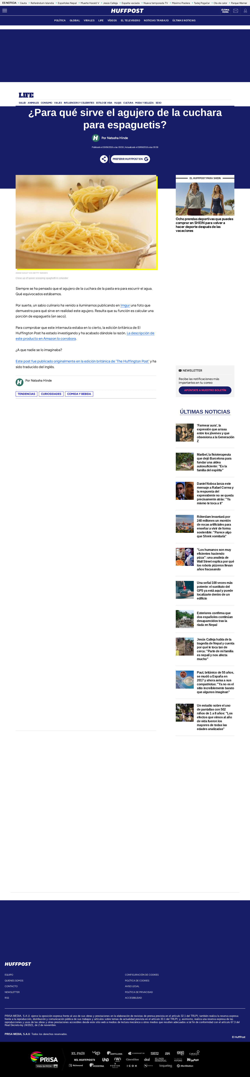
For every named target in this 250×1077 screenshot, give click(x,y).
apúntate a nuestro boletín (205, 390)
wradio (118, 1059)
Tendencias (26, 394)
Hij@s (117, 102)
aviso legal (132, 986)
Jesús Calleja (110, 3)
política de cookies (137, 980)
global (75, 20)
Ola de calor (220, 3)
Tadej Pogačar (202, 3)
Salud (22, 102)
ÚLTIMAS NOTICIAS (184, 20)
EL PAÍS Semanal (162, 1059)
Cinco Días (133, 1059)
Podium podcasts (116, 1065)
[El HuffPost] (127, 10)
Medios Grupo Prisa (46, 1066)
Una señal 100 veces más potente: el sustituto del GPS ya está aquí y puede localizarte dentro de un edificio (215, 590)
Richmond (78, 1065)
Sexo (158, 102)
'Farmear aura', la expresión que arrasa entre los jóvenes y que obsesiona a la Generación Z (215, 433)
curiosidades (51, 394)
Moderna (97, 1065)
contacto (11, 986)
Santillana (117, 1053)
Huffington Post (85, 1059)
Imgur (125, 305)
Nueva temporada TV (156, 3)
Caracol (194, 1053)
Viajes (58, 102)
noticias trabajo (156, 20)
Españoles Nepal (67, 3)
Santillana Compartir (138, 1053)
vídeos (112, 20)
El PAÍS (80, 1053)
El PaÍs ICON (133, 1065)
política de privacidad (139, 992)
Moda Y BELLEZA (144, 102)
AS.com (167, 1053)
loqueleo (167, 1065)
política (60, 20)
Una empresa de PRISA (46, 1056)
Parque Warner (239, 3)
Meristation (185, 1065)
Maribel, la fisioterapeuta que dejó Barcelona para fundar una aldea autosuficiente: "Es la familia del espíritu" (214, 462)
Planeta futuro (177, 1059)
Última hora (225, 11)
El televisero (130, 20)
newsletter (12, 992)
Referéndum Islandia (42, 3)
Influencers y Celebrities (79, 102)
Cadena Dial (148, 1059)
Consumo (46, 102)
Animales (33, 102)
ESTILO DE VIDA (104, 102)
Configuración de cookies (142, 974)
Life (26, 95)
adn (180, 1053)
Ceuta (23, 3)
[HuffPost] (18, 963)
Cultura (128, 102)
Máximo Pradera (181, 3)
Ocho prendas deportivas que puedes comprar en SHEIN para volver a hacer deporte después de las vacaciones (204, 225)
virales (89, 20)
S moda (149, 1065)
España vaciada (131, 3)
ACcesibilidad (133, 997)
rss (7, 997)
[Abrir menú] (4, 10)
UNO (107, 1059)
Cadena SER (155, 1053)
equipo (9, 974)
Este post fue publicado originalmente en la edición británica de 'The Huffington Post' (82, 361)
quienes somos (14, 980)
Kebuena (191, 1059)
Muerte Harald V (90, 3)
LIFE (101, 20)
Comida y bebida (79, 394)
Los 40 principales (99, 1053)
